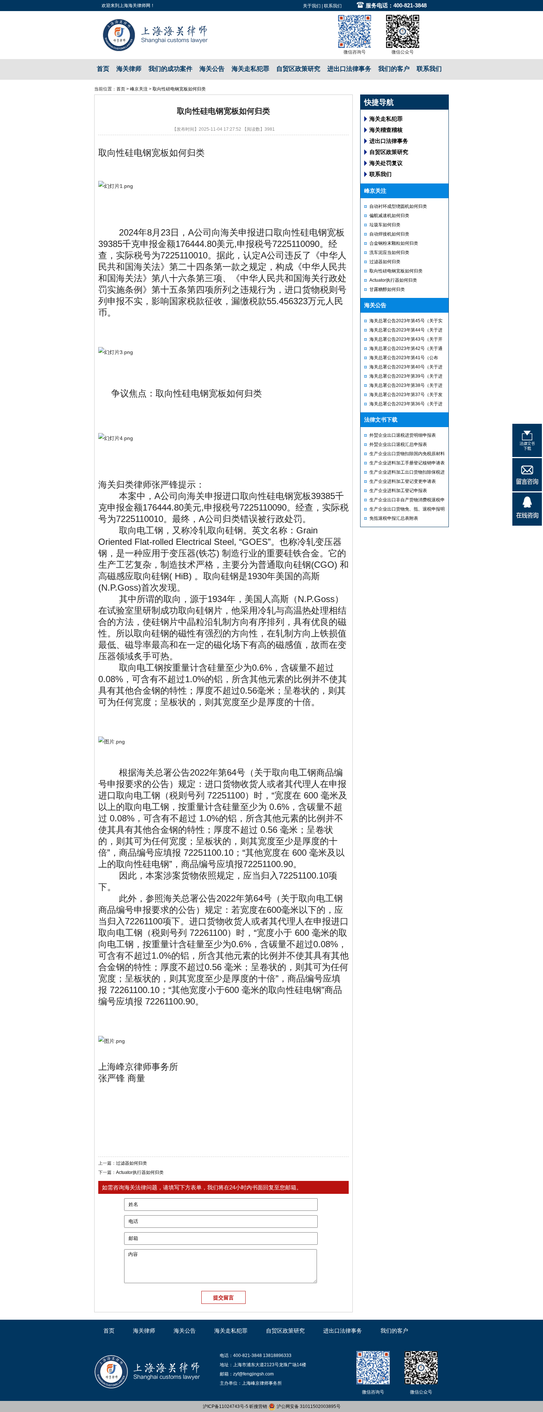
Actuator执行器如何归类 (140, 1172)
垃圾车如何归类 (384, 224)
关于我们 (312, 5)
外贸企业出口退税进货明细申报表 (402, 435)
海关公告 (212, 68)
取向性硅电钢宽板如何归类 (179, 89)
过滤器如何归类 (131, 1163)
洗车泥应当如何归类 (389, 252)
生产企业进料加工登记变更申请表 (402, 481)
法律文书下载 (380, 419)
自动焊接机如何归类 (389, 234)
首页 (103, 68)
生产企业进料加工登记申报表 (398, 490)
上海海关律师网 (134, 5)
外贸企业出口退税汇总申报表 (398, 444)
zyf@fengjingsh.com (253, 1374)
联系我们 (333, 5)
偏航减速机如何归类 (389, 215)
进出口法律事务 (349, 68)
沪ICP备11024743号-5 (225, 1406)
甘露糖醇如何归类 (387, 289)
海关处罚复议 (386, 163)
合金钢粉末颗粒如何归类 (393, 243)
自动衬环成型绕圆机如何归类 (398, 206)
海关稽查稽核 (386, 130)
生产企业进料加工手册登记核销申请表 (407, 462)
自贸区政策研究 (298, 68)
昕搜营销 (258, 1406)
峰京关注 (139, 89)
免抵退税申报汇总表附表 (393, 518)
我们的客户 (394, 68)
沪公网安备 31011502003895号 (308, 1406)
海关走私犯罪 (250, 68)
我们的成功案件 (170, 68)
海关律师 (128, 68)
